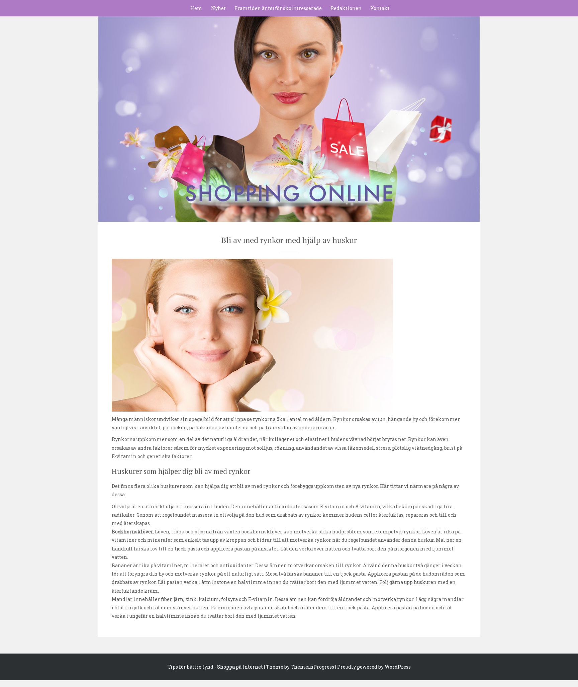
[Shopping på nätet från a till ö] (289, 116)
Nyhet (218, 8)
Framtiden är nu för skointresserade (278, 8)
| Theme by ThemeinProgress (299, 667)
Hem (196, 8)
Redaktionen (346, 8)
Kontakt (380, 8)
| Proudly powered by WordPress (373, 667)
